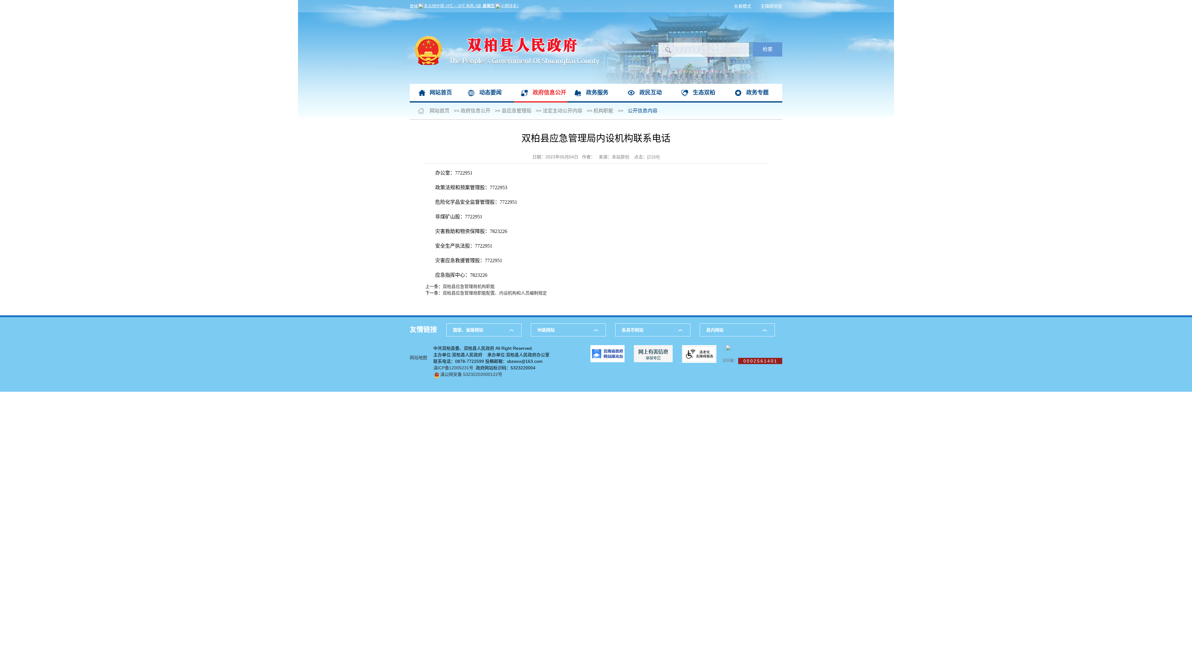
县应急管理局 (516, 110)
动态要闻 (490, 92)
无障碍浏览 (771, 6)
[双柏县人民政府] (504, 15)
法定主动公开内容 (562, 110)
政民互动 (650, 92)
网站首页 (441, 92)
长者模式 (742, 6)
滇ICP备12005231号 (453, 367)
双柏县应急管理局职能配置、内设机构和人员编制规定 (495, 292)
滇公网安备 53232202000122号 (471, 374)
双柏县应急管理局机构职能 (469, 286)
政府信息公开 (549, 92)
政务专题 (757, 92)
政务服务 (597, 92)
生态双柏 (704, 92)
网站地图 (418, 357)
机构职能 (603, 110)
